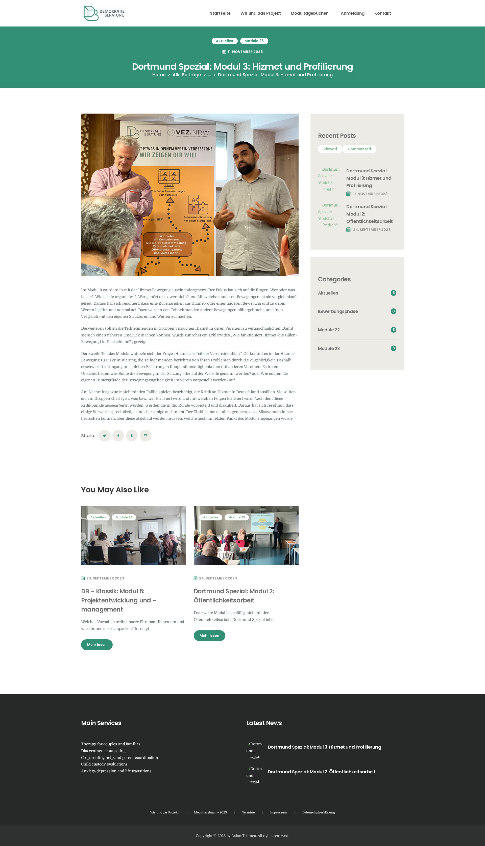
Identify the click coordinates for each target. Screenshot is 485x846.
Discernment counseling (103, 751)
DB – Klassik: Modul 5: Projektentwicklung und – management (119, 600)
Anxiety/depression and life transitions (116, 771)
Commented (359, 148)
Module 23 (254, 40)
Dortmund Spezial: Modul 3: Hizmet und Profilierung (368, 178)
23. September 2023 (105, 578)
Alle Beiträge (187, 74)
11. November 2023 (245, 51)
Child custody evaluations (104, 764)
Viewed (330, 148)
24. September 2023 (218, 578)
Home (159, 74)
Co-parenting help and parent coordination (119, 758)
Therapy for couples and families (110, 744)
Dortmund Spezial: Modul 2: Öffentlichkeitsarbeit (234, 595)
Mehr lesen (97, 644)
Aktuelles (224, 40)
